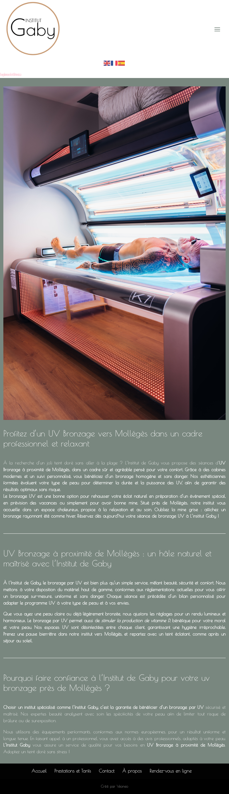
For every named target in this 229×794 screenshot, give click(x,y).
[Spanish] (121, 62)
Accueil (39, 771)
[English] (107, 62)
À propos (132, 771)
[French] (114, 62)
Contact (107, 771)
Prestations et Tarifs (72, 771)
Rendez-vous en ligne (171, 771)
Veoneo (122, 786)
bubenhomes (10, 74)
